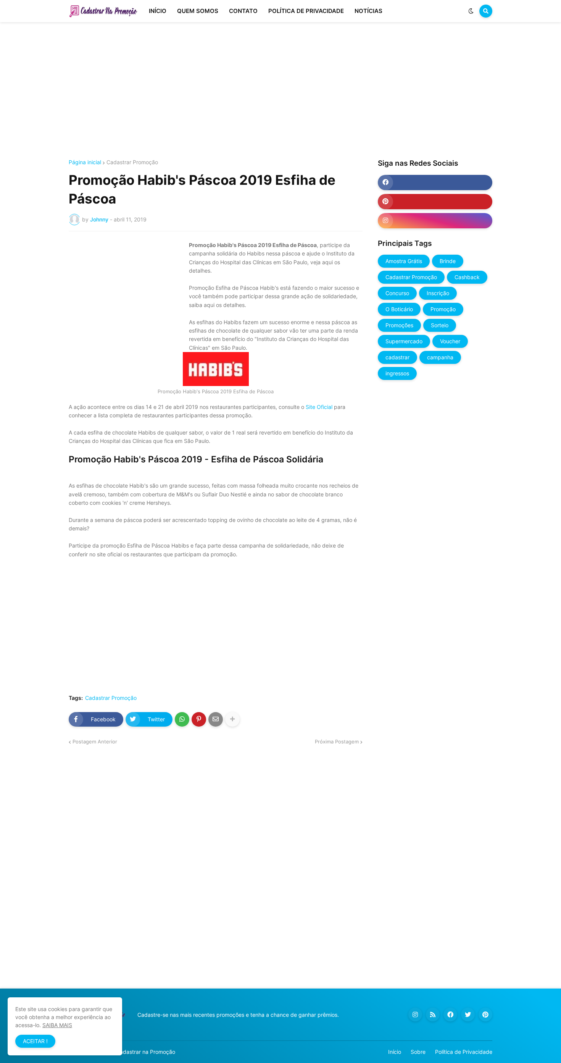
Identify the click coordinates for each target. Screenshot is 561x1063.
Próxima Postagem (337, 741)
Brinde (448, 261)
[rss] (433, 1014)
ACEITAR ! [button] (35, 1041)
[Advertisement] (280, 90)
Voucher (450, 341)
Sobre (418, 1051)
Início (394, 1051)
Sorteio (439, 325)
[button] (471, 11)
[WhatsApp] (182, 719)
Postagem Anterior (95, 741)
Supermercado (403, 341)
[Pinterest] (199, 719)
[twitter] (468, 1014)
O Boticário (399, 309)
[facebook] (435, 182)
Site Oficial (319, 407)
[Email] (215, 719)
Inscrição (438, 293)
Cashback (467, 277)
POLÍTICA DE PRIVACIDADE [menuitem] (306, 11)
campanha (440, 357)
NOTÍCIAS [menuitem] (368, 11)
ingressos (397, 373)
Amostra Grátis (403, 261)
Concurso (397, 293)
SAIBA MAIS (57, 1025)
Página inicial (85, 162)
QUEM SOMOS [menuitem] (197, 11)
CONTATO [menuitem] (243, 11)
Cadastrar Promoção (132, 162)
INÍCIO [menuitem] (157, 11)
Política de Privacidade (463, 1051)
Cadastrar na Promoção (145, 1051)
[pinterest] (435, 201)
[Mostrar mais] (232, 719)
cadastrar (397, 357)
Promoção (443, 309)
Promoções (399, 325)
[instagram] (435, 220)
